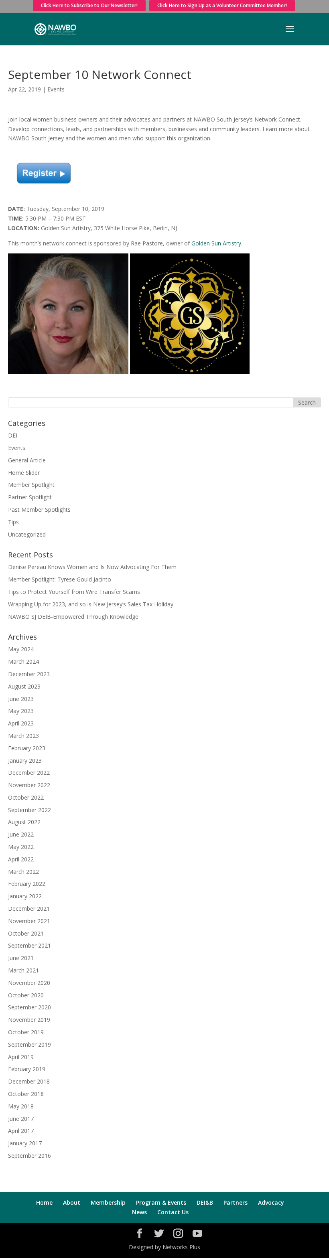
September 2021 (29, 945)
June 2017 (21, 1118)
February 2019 (26, 1069)
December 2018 (29, 1081)
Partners (235, 1202)
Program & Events (161, 1202)
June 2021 (21, 958)
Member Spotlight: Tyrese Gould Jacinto (59, 579)
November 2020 (29, 983)
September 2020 (29, 1007)
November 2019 (29, 1019)
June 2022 (21, 834)
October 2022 (26, 797)
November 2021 (29, 921)
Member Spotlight (31, 484)
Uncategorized (27, 534)
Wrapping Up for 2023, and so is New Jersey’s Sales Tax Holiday (90, 604)
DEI (12, 435)
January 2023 (25, 760)
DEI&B (205, 1202)
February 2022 (26, 883)
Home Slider (24, 472)
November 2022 (29, 785)
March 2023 (23, 735)
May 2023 (21, 711)
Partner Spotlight (30, 497)
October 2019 (26, 1032)
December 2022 (29, 772)
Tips (13, 522)
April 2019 (21, 1057)
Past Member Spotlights (39, 509)
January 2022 (25, 896)
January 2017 (25, 1143)
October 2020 (26, 995)
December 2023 (29, 674)
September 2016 (29, 1155)
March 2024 (23, 661)
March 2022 (23, 871)
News (139, 1212)
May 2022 (21, 847)
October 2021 (26, 933)
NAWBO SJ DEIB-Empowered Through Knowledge (73, 616)
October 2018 (26, 1094)
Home (44, 1202)
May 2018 (21, 1106)
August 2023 (24, 686)
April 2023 (21, 723)
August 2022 (24, 822)
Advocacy (271, 1202)
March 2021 (23, 970)
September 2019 (29, 1044)
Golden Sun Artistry (216, 243)
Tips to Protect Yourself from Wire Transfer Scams (74, 592)
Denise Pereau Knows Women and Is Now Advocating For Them (92, 567)
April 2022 (21, 859)
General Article (27, 460)
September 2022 (29, 810)
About (71, 1202)
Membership (108, 1202)
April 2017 (21, 1130)
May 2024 (21, 649)
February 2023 (26, 748)
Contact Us (173, 1212)
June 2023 (21, 699)
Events (56, 89)
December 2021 (29, 908)
